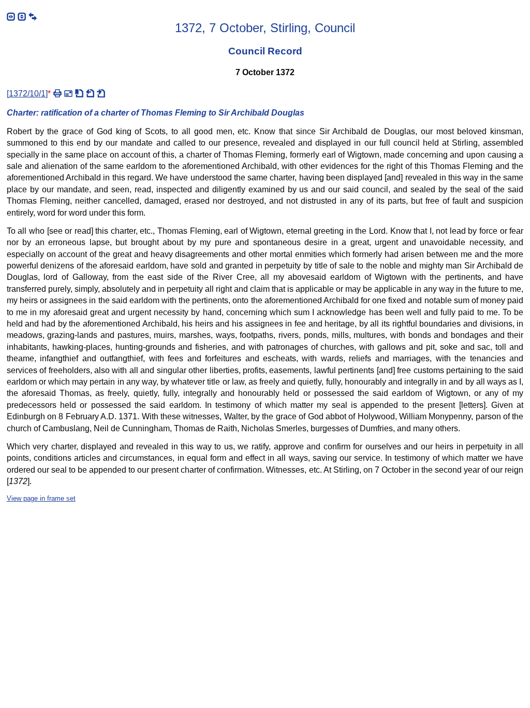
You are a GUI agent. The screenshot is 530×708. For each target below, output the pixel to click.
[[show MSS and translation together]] (32, 16)
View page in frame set (41, 498)
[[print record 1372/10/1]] (57, 93)
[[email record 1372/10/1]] (68, 93)
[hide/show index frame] (11, 16)
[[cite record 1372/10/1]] (79, 93)
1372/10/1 (27, 93)
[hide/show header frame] (22, 16)
